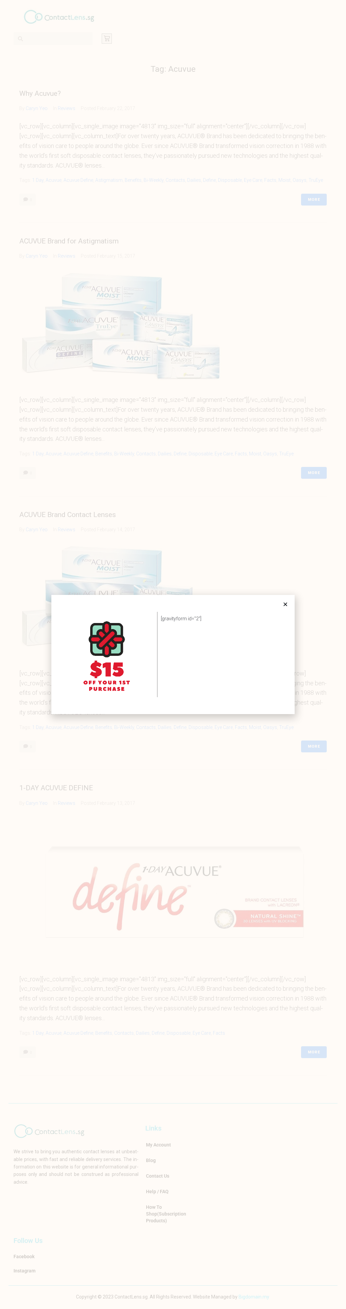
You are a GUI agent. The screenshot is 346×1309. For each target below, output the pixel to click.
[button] (285, 604)
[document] (173, 654)
